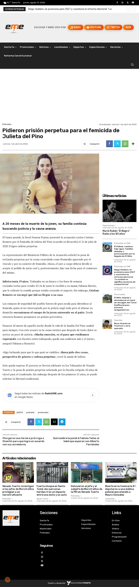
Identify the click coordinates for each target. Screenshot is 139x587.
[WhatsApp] (125, 143)
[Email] (54, 422)
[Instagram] (122, 2)
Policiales (7, 124)
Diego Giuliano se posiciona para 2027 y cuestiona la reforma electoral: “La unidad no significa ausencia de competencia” (124, 276)
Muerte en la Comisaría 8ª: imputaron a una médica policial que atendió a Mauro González (120, 490)
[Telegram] (62, 422)
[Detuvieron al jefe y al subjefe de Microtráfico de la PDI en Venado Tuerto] (86, 472)
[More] (133, 143)
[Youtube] (133, 2)
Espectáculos (109, 225)
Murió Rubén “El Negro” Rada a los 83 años (116, 232)
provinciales (43, 412)
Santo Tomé (42, 499)
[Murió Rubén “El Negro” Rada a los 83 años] (119, 211)
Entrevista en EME (122, 243)
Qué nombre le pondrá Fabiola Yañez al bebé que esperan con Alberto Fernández (76, 441)
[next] (133, 9)
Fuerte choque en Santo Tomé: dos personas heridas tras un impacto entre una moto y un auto (52, 490)
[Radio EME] (14, 27)
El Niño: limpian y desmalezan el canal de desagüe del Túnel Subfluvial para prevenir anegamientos (125, 303)
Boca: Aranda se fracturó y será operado (122, 326)
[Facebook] (117, 2)
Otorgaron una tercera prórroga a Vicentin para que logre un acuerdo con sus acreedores (23, 441)
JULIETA (20, 412)
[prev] (128, 9)
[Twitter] (127, 2)
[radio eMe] (19, 518)
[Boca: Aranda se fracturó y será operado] (107, 324)
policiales (30, 412)
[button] (132, 64)
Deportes (118, 320)
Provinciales (119, 295)
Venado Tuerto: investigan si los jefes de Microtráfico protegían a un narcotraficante (18, 490)
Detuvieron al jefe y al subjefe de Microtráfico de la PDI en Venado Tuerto (86, 489)
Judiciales (109, 499)
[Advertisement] (69, 97)
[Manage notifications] (7, 579)
